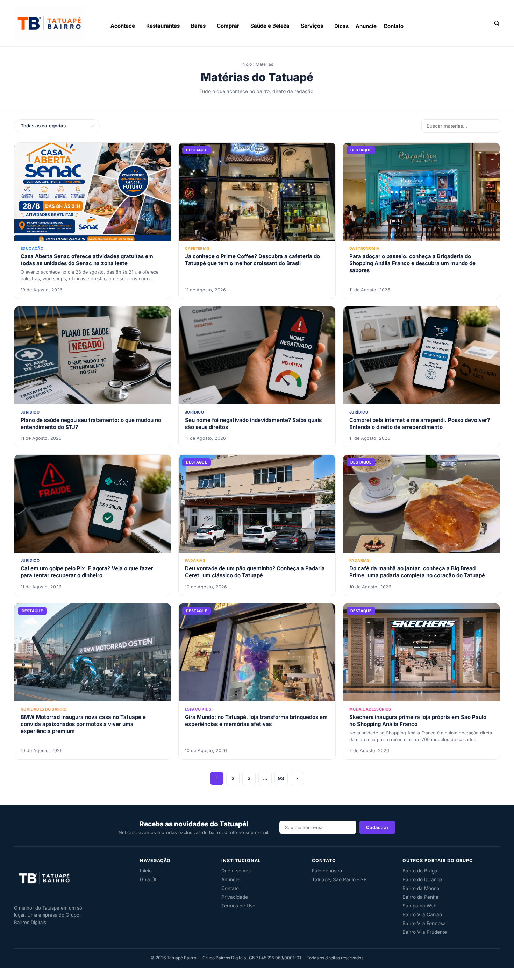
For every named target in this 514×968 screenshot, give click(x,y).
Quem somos (236, 871)
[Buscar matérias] (496, 23)
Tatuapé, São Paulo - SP (339, 879)
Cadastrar (377, 827)
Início (246, 64)
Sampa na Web (419, 906)
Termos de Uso (238, 906)
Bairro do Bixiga (419, 871)
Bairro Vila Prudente (424, 932)
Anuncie (366, 25)
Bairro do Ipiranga (422, 879)
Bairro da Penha (420, 897)
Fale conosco (327, 871)
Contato (394, 25)
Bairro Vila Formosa (424, 923)
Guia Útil (149, 879)
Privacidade (234, 897)
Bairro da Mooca (421, 888)
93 (281, 778)
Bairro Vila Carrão (422, 914)
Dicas (341, 25)
